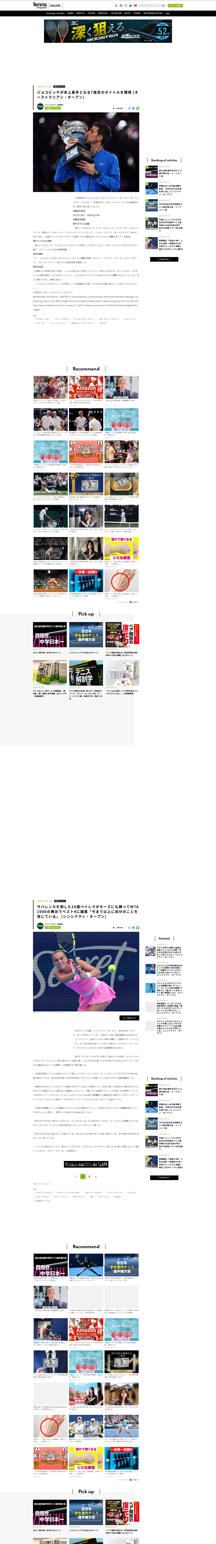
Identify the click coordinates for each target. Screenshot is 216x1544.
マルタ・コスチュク (42, 1197)
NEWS (71, 13)
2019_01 (103, 323)
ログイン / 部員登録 (175, 5)
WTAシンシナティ (79, 1197)
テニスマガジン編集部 (54, 105)
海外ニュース (59, 87)
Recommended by (123, 602)
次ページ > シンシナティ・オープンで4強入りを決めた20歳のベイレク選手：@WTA (86, 1164)
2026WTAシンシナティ (43, 1201)
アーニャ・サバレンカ (114, 1192)
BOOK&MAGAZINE (153, 13)
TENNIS (137, 13)
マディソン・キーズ (61, 1197)
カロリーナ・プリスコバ (93, 1192)
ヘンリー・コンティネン (58, 323)
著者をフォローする (52, 108)
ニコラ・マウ (39, 323)
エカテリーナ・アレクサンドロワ (68, 1192)
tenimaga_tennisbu (55, 13)
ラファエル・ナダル (42, 319)
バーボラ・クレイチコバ (43, 1192)
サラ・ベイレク (103, 1197)
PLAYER (91, 13)
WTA (91, 1197)
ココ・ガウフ (131, 1192)
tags (168, 13)
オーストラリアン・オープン (84, 319)
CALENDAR (116, 13)
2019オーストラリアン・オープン (83, 323)
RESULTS (80, 13)
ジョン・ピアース (130, 319)
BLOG (127, 13)
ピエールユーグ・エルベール (109, 319)
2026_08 (117, 1197)
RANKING (103, 13)
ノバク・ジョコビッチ (61, 319)
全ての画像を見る (129, 1018)
